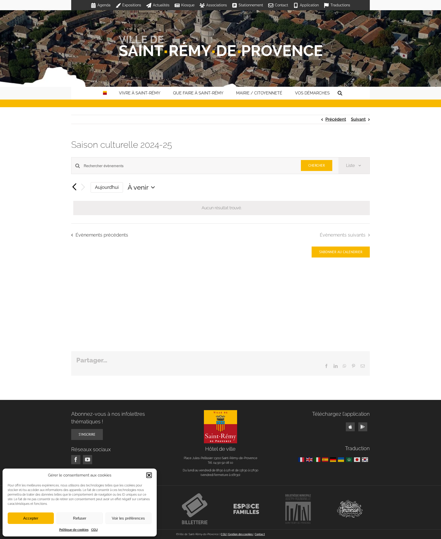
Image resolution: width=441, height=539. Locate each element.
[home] (105, 93)
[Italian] (318, 459)
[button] (149, 475)
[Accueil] (220, 46)
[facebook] (75, 459)
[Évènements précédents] (74, 187)
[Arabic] (350, 459)
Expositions (131, 5)
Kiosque (187, 5)
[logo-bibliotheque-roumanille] (298, 495)
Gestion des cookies (240, 534)
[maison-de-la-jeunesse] (350, 501)
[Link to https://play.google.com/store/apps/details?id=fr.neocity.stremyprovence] (362, 426)
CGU (94, 530)
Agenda (104, 5)
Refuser (79, 518)
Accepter (30, 518)
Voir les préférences (128, 518)
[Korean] (366, 459)
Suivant (358, 119)
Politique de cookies (74, 530)
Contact (281, 5)
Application (309, 5)
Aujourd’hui (107, 187)
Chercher (316, 165)
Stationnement (251, 5)
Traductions (340, 5)
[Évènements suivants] (83, 187)
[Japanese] (358, 459)
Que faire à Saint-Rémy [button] (198, 93)
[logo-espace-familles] (246, 505)
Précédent (335, 119)
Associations (216, 5)
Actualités (161, 5)
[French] (302, 459)
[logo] (220, 412)
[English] (310, 459)
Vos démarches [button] (312, 93)
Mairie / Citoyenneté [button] (259, 93)
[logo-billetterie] (194, 495)
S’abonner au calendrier (340, 252)
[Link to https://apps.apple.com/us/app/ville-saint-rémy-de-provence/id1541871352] (350, 426)
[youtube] (87, 459)
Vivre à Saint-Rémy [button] (139, 93)
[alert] (221, 208)
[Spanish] (326, 459)
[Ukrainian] (342, 459)
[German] (334, 459)
